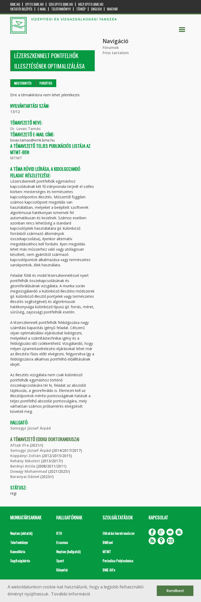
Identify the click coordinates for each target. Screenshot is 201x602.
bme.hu (15, 4)
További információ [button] (70, 594)
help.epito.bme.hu (90, 4)
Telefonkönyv (61, 9)
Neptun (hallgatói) (68, 551)
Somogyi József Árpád (30, 428)
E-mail (42, 9)
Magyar (112, 9)
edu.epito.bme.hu (61, 4)
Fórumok (111, 47)
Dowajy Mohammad (29, 471)
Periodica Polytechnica (118, 560)
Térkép (81, 9)
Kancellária (17, 551)
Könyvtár (62, 569)
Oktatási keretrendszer (119, 533)
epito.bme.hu (34, 4)
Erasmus (62, 542)
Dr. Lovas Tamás (25, 128)
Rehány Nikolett (25, 460)
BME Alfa (109, 569)
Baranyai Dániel (24, 476)
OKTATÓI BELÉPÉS (21, 9)
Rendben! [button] (175, 590)
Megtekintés (23, 83)
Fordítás (46, 83)
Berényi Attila (22, 466)
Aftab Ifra (19, 445)
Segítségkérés (20, 560)
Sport (60, 560)
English (96, 9)
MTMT (16, 157)
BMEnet (108, 542)
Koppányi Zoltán (25, 455)
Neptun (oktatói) (21, 533)
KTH (59, 533)
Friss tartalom (116, 52)
